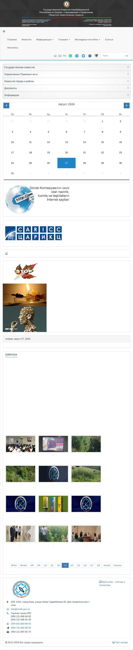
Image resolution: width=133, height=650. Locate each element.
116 (85, 565)
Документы (10, 88)
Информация (44, 39)
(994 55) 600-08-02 (21, 623)
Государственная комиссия (19, 67)
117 (91, 565)
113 (65, 565)
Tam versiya (121, 642)
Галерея (63, 39)
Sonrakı (106, 565)
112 (58, 565)
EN (59, 55)
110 (45, 565)
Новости (26, 39)
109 (38, 565)
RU (64, 55)
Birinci (14, 565)
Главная (12, 39)
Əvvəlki (23, 565)
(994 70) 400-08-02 (21, 627)
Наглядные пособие (87, 39)
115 (78, 565)
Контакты (12, 47)
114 (71, 565)
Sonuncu (118, 565)
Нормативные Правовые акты (21, 74)
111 (52, 565)
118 (98, 565)
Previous (4, 296)
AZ (55, 55)
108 (32, 565)
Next (129, 296)
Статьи (109, 39)
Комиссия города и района (19, 81)
